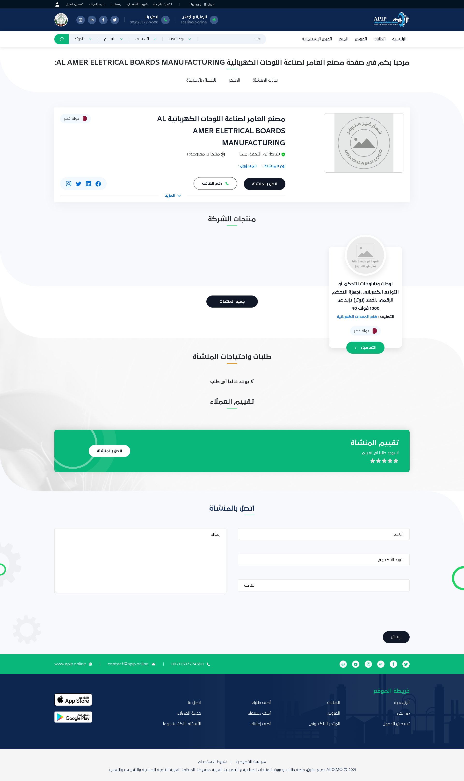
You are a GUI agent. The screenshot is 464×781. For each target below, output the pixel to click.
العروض (361, 39)
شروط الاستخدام (137, 4)
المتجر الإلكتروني (324, 724)
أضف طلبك (261, 703)
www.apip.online (70, 664)
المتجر (343, 39)
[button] (173, 195)
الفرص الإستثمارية (317, 39)
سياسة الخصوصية (251, 761)
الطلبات (379, 39)
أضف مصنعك (259, 713)
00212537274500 (144, 22)
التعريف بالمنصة (162, 4)
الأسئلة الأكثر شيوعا (182, 724)
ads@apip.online (194, 22)
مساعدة (116, 4)
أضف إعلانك (261, 724)
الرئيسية (399, 39)
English (209, 4)
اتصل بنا (194, 703)
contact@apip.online (128, 664)
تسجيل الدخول (74, 4)
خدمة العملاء (97, 4)
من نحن (403, 713)
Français (195, 4)
